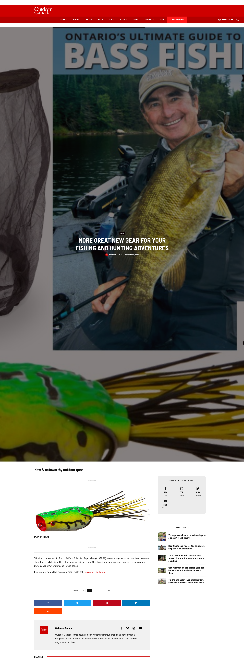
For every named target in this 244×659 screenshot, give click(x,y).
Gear (100, 19)
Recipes (123, 19)
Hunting (76, 19)
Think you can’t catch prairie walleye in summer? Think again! (186, 536)
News (111, 19)
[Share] (48, 603)
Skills (89, 19)
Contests (149, 19)
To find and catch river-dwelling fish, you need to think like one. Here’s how (186, 581)
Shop (162, 19)
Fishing (63, 19)
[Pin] (107, 603)
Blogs (136, 19)
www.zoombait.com (95, 572)
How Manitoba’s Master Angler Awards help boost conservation (186, 547)
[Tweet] (77, 603)
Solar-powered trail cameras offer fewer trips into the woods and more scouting (186, 558)
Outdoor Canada (116, 255)
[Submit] (48, 611)
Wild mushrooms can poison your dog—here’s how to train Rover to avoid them (187, 570)
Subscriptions (177, 19)
